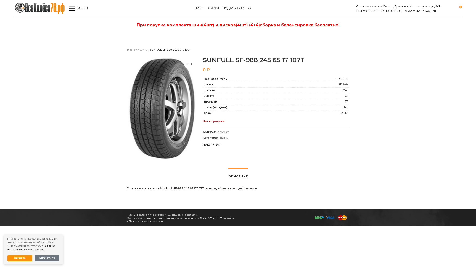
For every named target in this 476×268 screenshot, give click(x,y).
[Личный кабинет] (446, 8)
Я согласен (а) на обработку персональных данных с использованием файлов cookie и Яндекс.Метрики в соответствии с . (32, 244)
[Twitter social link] (229, 144)
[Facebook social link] (225, 144)
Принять (20, 258)
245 (345, 90)
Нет (345, 107)
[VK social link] (242, 144)
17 (346, 101)
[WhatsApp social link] (238, 144)
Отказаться (47, 258)
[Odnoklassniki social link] (233, 144)
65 (346, 96)
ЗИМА (344, 113)
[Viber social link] (250, 144)
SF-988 (343, 84)
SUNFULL (341, 79)
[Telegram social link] (246, 144)
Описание (238, 176)
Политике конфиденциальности (146, 221)
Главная (132, 49)
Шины (143, 49)
